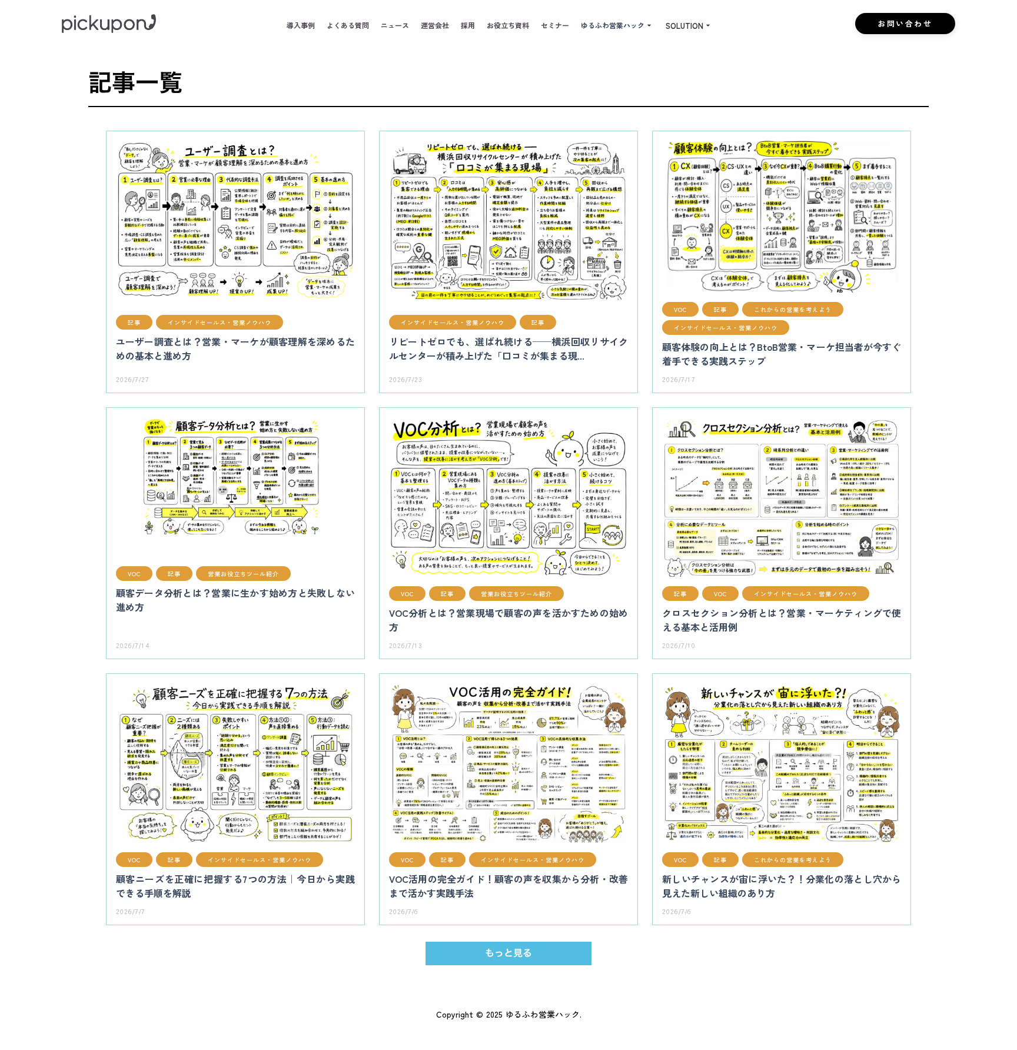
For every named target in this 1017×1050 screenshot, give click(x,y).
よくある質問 (348, 25)
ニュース (395, 25)
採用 (468, 25)
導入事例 (301, 25)
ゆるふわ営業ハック (612, 25)
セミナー (555, 25)
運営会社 (435, 25)
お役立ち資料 (508, 25)
